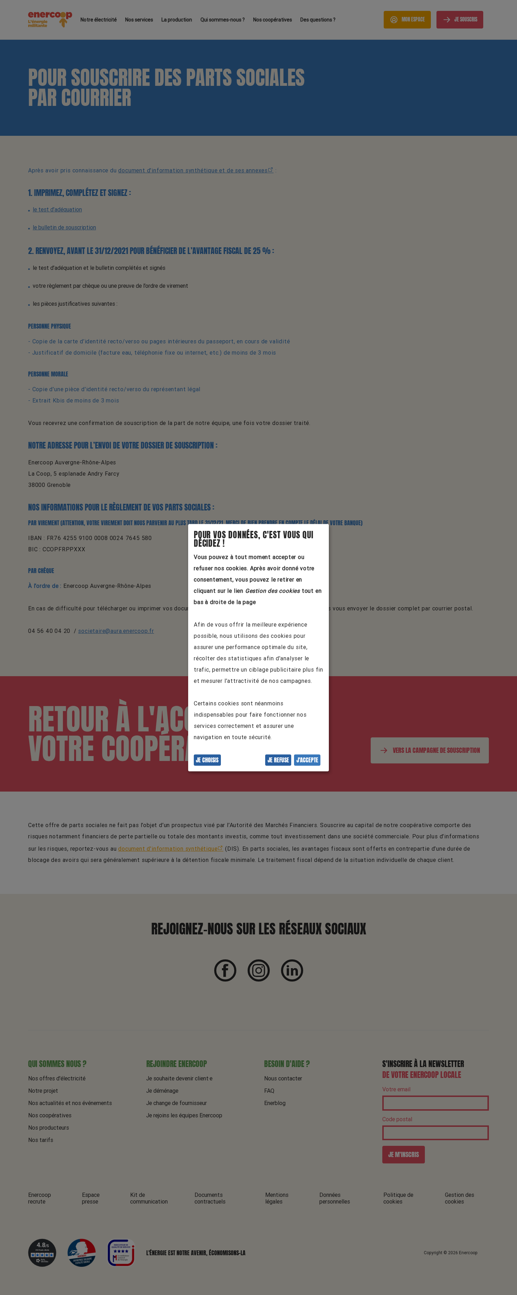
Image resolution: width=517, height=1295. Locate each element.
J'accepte (307, 760)
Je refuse (278, 760)
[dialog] (258, 647)
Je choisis (207, 760)
